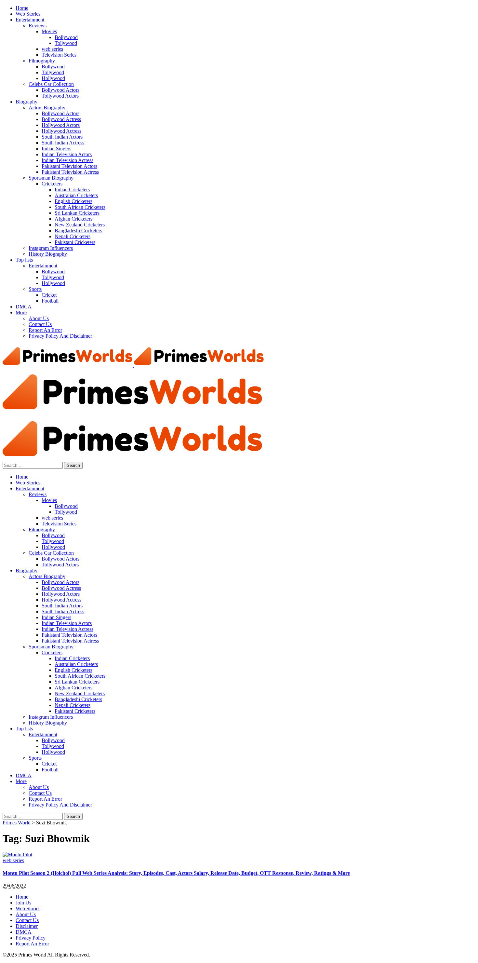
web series (13, 860)
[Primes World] (68, 365)
